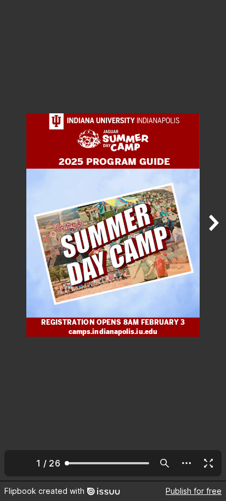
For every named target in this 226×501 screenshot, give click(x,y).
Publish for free (194, 491)
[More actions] (186, 463)
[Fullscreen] (208, 463)
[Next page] (213, 240)
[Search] (165, 463)
